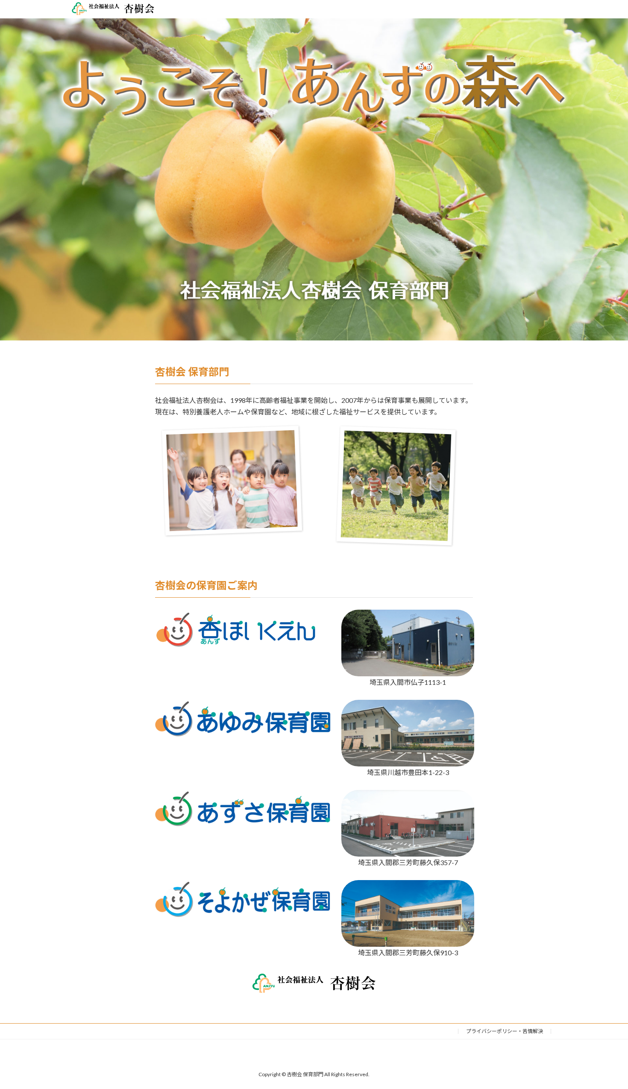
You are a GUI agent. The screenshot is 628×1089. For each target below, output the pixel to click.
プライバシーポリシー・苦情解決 (504, 1031)
